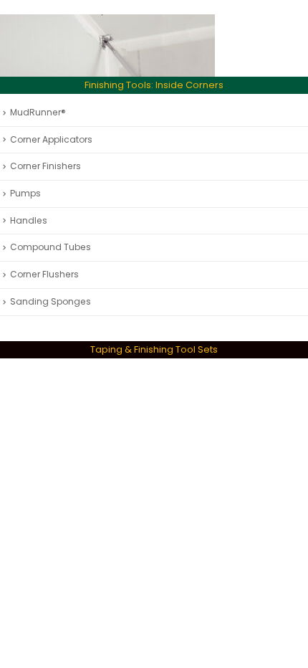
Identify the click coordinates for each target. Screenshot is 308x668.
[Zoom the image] (107, 22)
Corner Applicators (51, 139)
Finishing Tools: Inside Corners (154, 85)
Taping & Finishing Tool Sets (154, 349)
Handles (28, 220)
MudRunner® (38, 112)
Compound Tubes (50, 247)
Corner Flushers (44, 274)
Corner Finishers (45, 166)
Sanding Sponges (50, 301)
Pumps (25, 193)
